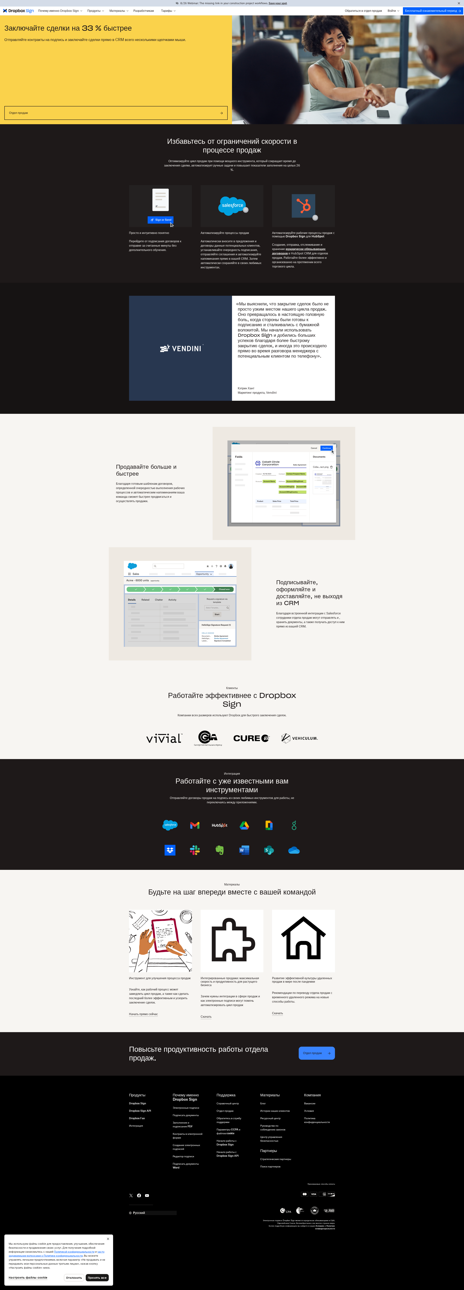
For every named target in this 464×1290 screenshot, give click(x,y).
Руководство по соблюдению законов (272, 1128)
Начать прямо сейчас (143, 1014)
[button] (60, 11)
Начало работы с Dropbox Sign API (228, 1154)
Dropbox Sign (137, 1103)
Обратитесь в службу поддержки (229, 1120)
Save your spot (278, 3)
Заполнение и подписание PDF (183, 1125)
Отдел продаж (225, 1111)
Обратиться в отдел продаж (363, 10)
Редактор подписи (183, 1156)
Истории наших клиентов (275, 1111)
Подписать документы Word (186, 1166)
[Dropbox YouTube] (147, 1195)
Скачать (206, 1016)
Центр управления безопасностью (271, 1139)
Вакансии (309, 1103)
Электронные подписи (186, 1108)
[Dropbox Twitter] (131, 1195)
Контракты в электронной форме (187, 1136)
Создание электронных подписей (186, 1147)
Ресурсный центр (270, 1118)
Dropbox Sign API (140, 1111)
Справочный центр (228, 1103)
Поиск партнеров (270, 1166)
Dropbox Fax (137, 1118)
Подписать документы (186, 1115)
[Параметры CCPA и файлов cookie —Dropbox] (58, 1260)
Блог (263, 1103)
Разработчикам (143, 10)
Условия (309, 1111)
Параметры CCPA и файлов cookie (228, 1131)
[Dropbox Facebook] (139, 1195)
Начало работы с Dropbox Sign (227, 1143)
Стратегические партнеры (275, 1159)
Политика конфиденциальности (317, 1120)
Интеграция (136, 1126)
